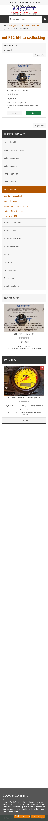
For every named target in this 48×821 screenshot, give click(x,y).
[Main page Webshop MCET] (24, 9)
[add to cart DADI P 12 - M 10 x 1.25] (33, 113)
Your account (25, 2)
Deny (33, 816)
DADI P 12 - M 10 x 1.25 (17, 90)
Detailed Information (22, 816)
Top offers (10, 359)
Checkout (12, 2)
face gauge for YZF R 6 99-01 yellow (24, 397)
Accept (41, 816)
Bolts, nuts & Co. (16, 134)
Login (37, 2)
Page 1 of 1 (39, 55)
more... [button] (15, 113)
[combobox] (24, 45)
